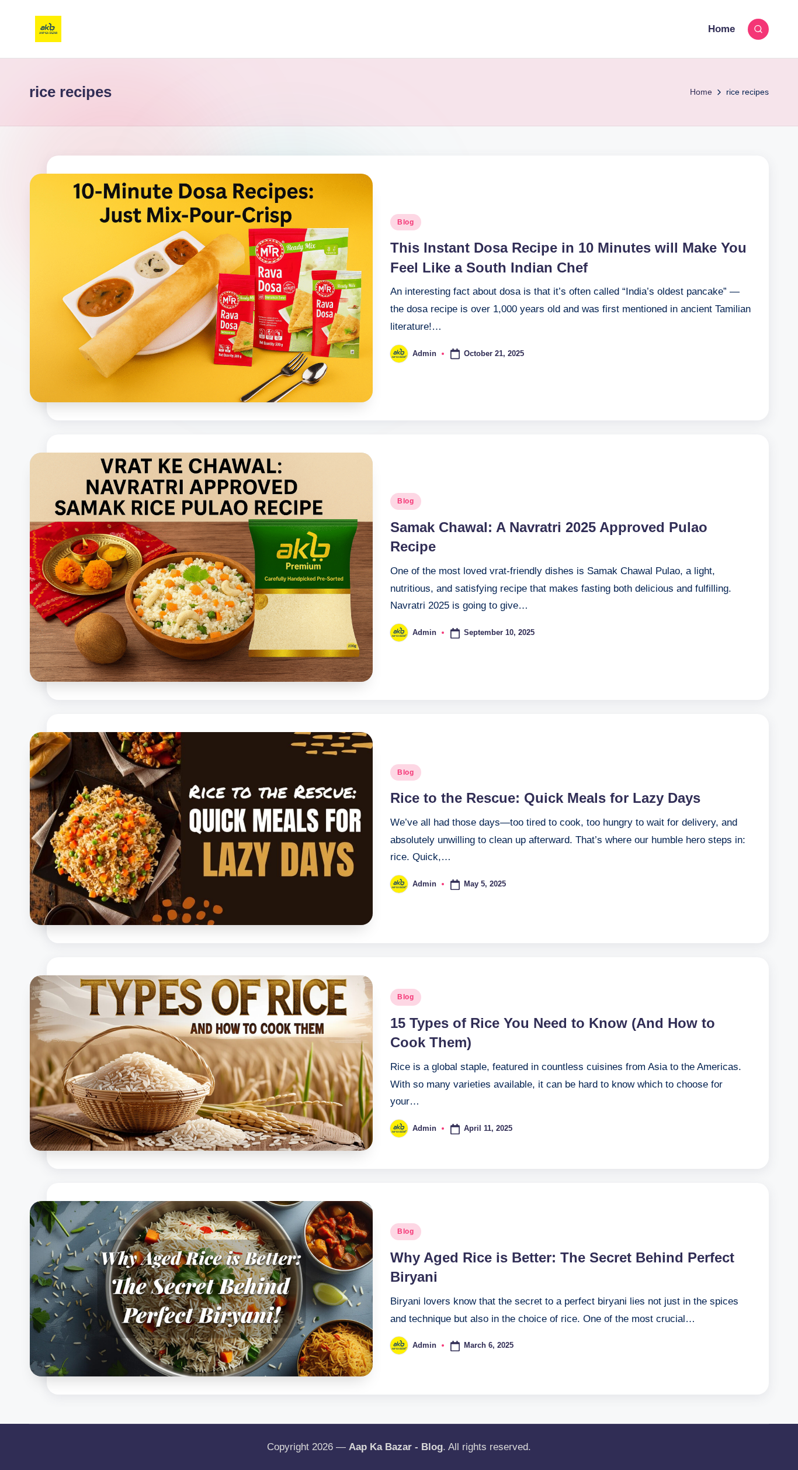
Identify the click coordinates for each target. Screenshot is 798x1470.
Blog (405, 222)
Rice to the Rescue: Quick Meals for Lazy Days (545, 798)
